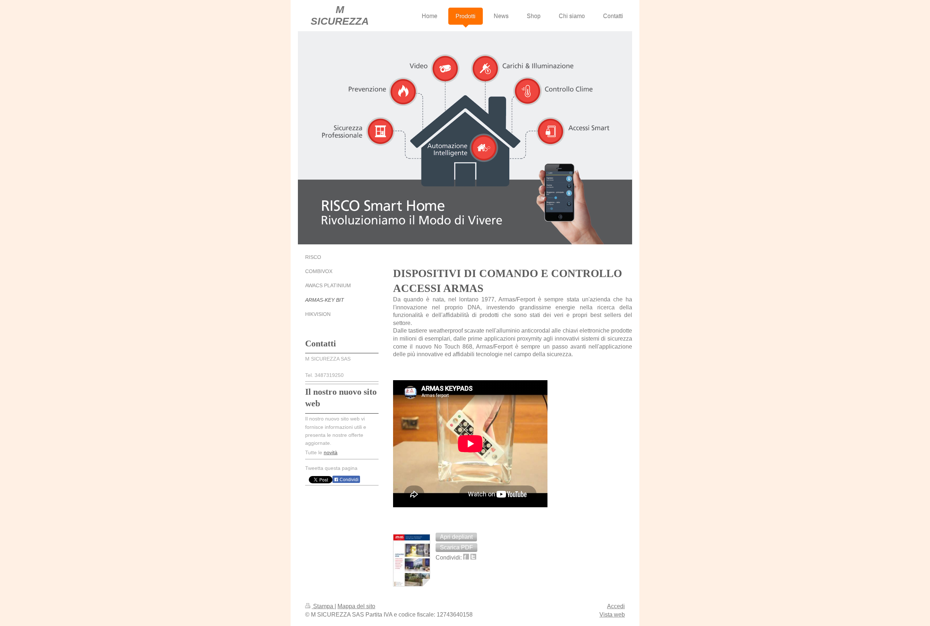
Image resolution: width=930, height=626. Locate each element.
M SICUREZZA (340, 15)
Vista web (612, 614)
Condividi (349, 479)
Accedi (616, 606)
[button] (456, 537)
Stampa (323, 606)
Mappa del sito (356, 606)
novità (330, 452)
